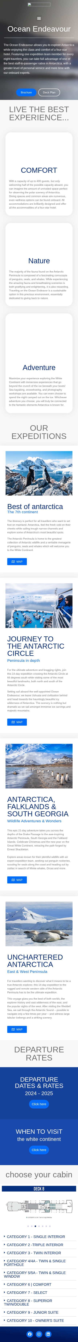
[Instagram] (39, 1334)
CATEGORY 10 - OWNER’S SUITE (35, 1321)
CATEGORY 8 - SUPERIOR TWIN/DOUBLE (28, 1302)
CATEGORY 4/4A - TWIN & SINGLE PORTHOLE (35, 1263)
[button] (39, 18)
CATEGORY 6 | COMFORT (29, 1284)
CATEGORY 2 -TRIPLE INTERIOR (35, 1245)
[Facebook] (29, 1334)
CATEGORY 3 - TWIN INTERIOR (34, 1253)
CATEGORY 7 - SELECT (27, 1293)
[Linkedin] (48, 1334)
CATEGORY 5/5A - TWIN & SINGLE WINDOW (35, 1274)
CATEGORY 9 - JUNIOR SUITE (32, 1312)
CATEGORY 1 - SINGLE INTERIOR (36, 1237)
